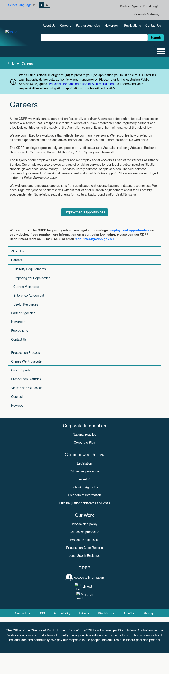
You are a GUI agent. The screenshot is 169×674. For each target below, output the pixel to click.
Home (15, 63)
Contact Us (153, 25)
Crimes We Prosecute (26, 361)
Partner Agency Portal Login (139, 6)
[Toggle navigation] (160, 51)
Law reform (84, 479)
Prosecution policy (84, 524)
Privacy (84, 613)
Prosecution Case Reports (84, 547)
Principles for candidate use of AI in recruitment (82, 83)
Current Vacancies (26, 286)
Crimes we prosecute (84, 471)
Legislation (84, 463)
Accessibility (61, 613)
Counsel (17, 396)
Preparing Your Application (31, 278)
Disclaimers (106, 613)
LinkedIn (88, 586)
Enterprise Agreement (28, 295)
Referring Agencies (84, 487)
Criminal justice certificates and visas (84, 503)
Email (89, 595)
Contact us (22, 613)
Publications (132, 25)
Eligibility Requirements (29, 269)
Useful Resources (25, 304)
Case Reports (20, 370)
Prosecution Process (25, 352)
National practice (84, 434)
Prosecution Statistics (26, 379)
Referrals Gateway (146, 14)
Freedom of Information (84, 495)
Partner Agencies (88, 25)
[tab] (41, 4)
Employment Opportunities (84, 212)
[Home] (13, 31)
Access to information (89, 577)
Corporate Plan (84, 442)
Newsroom (112, 25)
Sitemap (148, 613)
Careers (65, 25)
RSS (42, 613)
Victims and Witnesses (26, 387)
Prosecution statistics (84, 539)
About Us (49, 25)
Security (128, 613)
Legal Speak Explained (85, 555)
